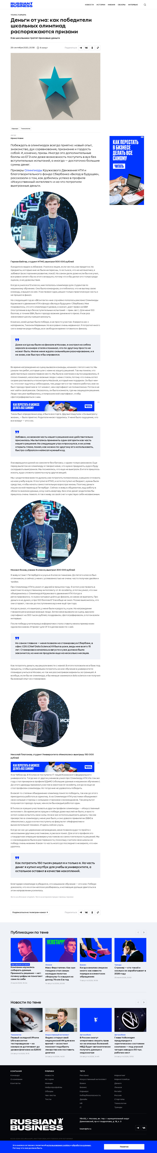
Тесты (48, 1099)
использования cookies (58, 1145)
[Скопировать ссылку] (98, 47)
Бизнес (83, 1087)
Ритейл (117, 1091)
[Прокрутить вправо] (143, 932)
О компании (16, 1079)
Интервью (133, 5)
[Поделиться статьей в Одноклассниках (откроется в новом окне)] (92, 47)
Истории (101, 5)
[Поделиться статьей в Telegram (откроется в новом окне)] (80, 47)
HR (81, 1103)
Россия (117, 1095)
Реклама (84, 1075)
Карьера (22, 15)
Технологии (25, 128)
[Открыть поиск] (145, 4)
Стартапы (119, 1099)
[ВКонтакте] (144, 1127)
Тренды (118, 1107)
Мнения (111, 5)
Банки (83, 1083)
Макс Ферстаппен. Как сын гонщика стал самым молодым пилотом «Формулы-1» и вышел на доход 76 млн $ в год (60, 974)
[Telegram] (137, 1127)
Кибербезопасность (90, 1095)
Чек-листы (50, 1095)
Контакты (15, 1083)
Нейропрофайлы (53, 1087)
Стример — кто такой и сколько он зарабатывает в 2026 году (130, 971)
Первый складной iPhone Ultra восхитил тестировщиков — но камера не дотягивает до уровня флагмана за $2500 (26, 1044)
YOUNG (14, 15)
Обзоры (121, 5)
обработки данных (81, 1145)
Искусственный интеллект (93, 1079)
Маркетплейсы (122, 1079)
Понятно (124, 1147)
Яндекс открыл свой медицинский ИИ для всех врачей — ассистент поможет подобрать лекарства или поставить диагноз (60, 1045)
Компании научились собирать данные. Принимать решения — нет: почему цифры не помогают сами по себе (27, 973)
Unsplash (30, 897)
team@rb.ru (85, 1129)
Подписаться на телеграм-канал (29, 912)
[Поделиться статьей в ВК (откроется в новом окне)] (86, 47)
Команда (15, 1075)
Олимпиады (33, 170)
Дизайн (83, 1099)
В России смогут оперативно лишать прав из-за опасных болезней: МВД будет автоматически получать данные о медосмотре (95, 1045)
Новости (89, 5)
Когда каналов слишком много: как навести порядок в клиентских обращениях (94, 972)
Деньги (117, 1083)
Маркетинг (119, 1075)
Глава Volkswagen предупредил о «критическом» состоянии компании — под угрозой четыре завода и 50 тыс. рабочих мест (129, 1045)
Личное (118, 1087)
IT (80, 1107)
